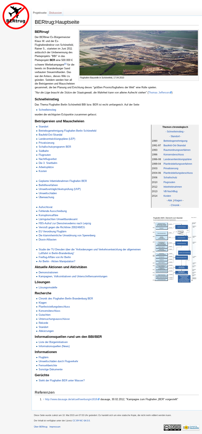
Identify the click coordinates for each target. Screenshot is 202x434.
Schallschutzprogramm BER (55, 146)
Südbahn (44, 150)
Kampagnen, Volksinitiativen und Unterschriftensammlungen (73, 276)
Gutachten (44, 314)
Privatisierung (171, 168)
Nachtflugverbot (48, 159)
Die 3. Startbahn (48, 162)
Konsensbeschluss (174, 154)
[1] (65, 64)
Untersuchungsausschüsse (54, 318)
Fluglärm (44, 357)
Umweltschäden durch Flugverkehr (58, 361)
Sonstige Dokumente (51, 369)
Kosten (167, 196)
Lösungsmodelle (48, 287)
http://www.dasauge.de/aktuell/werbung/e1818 (71, 399)
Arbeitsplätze (46, 167)
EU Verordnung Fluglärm (52, 231)
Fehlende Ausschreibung (53, 211)
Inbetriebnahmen (173, 187)
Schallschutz (170, 177)
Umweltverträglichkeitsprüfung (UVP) (60, 189)
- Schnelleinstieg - (175, 131)
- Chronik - (175, 205)
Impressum (55, 426)
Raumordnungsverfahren (177, 150)
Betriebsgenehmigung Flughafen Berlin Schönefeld (67, 130)
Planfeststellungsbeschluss (178, 173)
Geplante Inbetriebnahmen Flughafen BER (63, 180)
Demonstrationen (48, 272)
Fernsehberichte (48, 365)
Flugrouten (169, 182)
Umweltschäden (48, 193)
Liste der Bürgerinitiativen (53, 342)
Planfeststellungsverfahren (178, 164)
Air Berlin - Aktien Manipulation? (57, 261)
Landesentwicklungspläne (178, 159)
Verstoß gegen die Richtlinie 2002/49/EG (62, 227)
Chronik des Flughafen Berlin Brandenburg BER (66, 298)
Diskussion (55, 12)
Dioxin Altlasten (47, 239)
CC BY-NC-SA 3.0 (81, 420)
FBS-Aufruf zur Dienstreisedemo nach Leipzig (65, 223)
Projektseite (40, 12)
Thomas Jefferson (158, 92)
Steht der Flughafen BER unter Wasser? (62, 380)
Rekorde (43, 322)
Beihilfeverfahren (48, 185)
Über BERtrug (40, 426)
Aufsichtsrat (45, 207)
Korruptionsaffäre (48, 215)
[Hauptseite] (16, 16)
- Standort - (175, 136)
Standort (43, 126)
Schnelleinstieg (47, 109)
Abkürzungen (46, 331)
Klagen (178, 200)
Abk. (170, 200)
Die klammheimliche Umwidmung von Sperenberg (67, 235)
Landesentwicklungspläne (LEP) (57, 138)
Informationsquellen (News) (54, 346)
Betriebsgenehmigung (175, 141)
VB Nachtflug (171, 191)
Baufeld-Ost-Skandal (175, 145)
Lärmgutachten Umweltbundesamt (58, 219)
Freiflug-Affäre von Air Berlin (55, 257)
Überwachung (46, 197)
